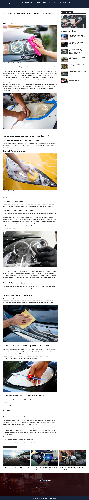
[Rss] (48, 485)
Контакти (44, 487)
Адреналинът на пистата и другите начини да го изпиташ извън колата (16, 468)
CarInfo (4, 23)
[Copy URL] (23, 18)
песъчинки (39, 225)
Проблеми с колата (9, 10)
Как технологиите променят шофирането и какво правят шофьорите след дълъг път (44, 468)
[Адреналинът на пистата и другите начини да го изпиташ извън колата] (16, 458)
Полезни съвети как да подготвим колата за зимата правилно (77, 36)
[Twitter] (44, 485)
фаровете (41, 290)
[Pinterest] (17, 18)
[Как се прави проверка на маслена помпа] (64, 44)
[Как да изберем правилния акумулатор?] (64, 59)
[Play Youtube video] (30, 376)
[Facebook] (14, 18)
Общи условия (45, 498)
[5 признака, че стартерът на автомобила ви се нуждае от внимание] (72, 458)
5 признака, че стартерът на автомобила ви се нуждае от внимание (72, 468)
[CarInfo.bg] (8, 4)
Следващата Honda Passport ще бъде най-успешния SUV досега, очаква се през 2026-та (76, 51)
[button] (84, 4)
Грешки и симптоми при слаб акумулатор (76, 79)
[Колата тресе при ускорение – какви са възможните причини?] (73, 21)
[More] (27, 18)
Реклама (50, 487)
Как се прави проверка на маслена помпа (76, 43)
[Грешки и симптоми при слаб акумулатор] (64, 80)
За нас (38, 487)
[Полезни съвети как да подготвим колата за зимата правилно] (64, 37)
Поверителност (52, 498)
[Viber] (20, 18)
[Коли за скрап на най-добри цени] (64, 73)
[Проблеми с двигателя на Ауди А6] (64, 66)
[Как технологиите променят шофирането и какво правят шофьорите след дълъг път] (44, 458)
